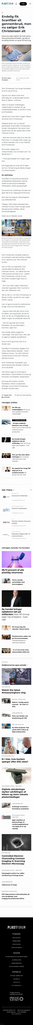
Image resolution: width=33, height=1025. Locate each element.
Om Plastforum (16, 985)
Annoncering (16, 944)
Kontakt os (16, 979)
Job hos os (16, 982)
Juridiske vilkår (16, 960)
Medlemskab (16, 941)
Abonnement (16, 937)
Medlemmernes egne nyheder (14, 665)
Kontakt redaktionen (16, 975)
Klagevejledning (16, 963)
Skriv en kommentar (24, 395)
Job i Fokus (7, 490)
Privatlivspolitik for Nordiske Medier (16, 956)
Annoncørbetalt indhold (16, 966)
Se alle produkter (16, 947)
